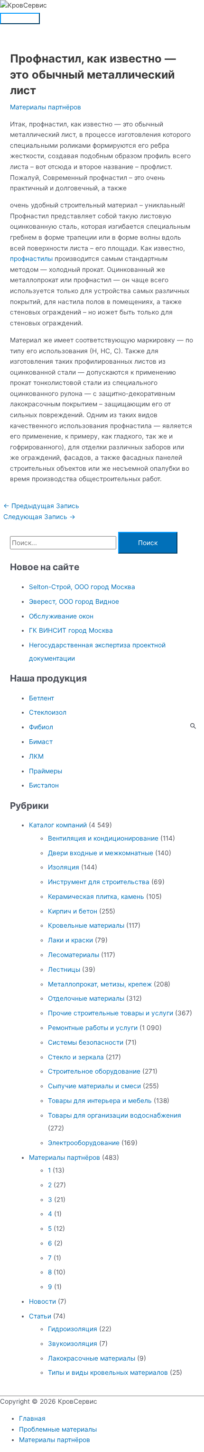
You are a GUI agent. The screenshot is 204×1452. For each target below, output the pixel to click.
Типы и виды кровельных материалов (108, 1372)
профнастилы (31, 258)
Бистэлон (44, 785)
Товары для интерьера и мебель (100, 1100)
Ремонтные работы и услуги (93, 1027)
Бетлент (41, 698)
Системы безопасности (85, 1042)
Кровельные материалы (86, 925)
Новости (42, 1301)
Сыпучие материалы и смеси (94, 1086)
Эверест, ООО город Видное (74, 601)
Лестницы (64, 969)
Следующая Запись (39, 516)
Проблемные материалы (58, 1429)
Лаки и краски (70, 940)
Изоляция (63, 867)
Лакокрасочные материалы (91, 1358)
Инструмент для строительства (98, 882)
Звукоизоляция (72, 1343)
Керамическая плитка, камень (96, 896)
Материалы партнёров (45, 107)
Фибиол (41, 727)
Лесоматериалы (73, 955)
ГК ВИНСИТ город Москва (71, 630)
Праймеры (45, 771)
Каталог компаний (58, 825)
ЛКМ (36, 756)
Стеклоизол (47, 712)
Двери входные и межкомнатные (100, 853)
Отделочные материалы (86, 998)
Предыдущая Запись (41, 506)
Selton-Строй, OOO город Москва (82, 587)
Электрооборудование (84, 1143)
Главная (32, 1418)
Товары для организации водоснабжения (114, 1115)
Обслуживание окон (61, 616)
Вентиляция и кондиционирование (103, 838)
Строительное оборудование (94, 1071)
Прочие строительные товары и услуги (110, 1013)
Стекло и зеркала (76, 1057)
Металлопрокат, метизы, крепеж (100, 984)
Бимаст (41, 741)
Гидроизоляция (72, 1329)
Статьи (40, 1316)
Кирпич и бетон (72, 911)
